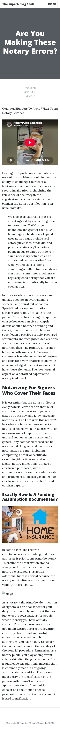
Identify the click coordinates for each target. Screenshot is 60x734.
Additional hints (13, 576)
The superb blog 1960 (18, 4)
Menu (51, 4)
